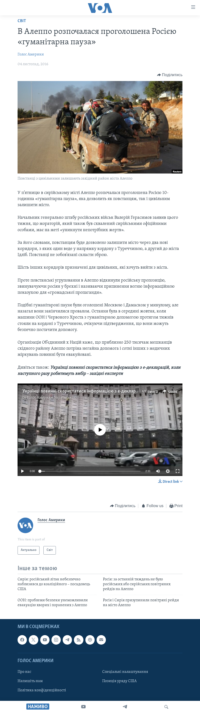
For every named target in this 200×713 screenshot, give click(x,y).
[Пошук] (166, 707)
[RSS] (78, 639)
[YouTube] (83, 707)
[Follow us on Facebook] (22, 639)
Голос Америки (31, 54)
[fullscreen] (177, 471)
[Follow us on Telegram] (67, 639)
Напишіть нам (30, 681)
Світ (22, 21)
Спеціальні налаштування (125, 672)
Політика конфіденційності (42, 690)
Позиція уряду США (119, 681)
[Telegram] (124, 707)
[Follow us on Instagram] (56, 639)
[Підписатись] (101, 639)
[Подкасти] (90, 639)
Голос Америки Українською (52, 398)
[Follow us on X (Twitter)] (33, 639)
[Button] (170, 75)
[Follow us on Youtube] (45, 639)
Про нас (24, 672)
